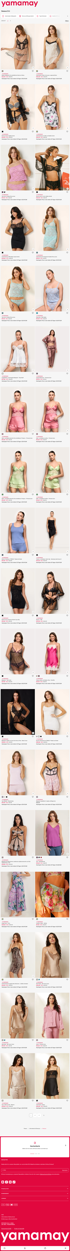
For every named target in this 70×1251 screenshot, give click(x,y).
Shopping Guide (5, 1188)
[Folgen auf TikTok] (14, 1182)
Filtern (67, 20)
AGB (2, 1214)
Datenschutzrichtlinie (45, 1174)
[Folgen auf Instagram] (2, 1182)
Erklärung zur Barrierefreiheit (9, 1219)
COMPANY (3, 1198)
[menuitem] (5, 1248)
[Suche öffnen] (5, 1248)
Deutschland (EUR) (6, 1228)
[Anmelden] (25, 1248)
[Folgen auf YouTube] (10, 1182)
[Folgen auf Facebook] (6, 1182)
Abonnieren (65, 1170)
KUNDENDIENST (5, 1193)
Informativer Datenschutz (8, 1217)
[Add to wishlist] (33, 71)
